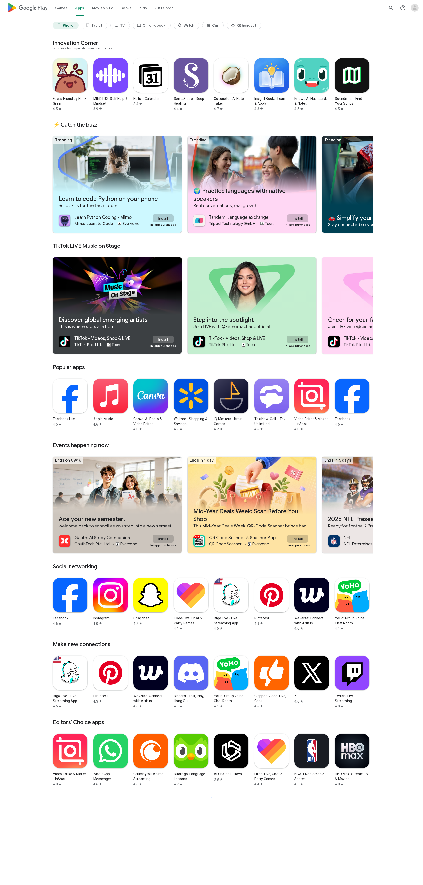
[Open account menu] (415, 8)
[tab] (61, 8)
